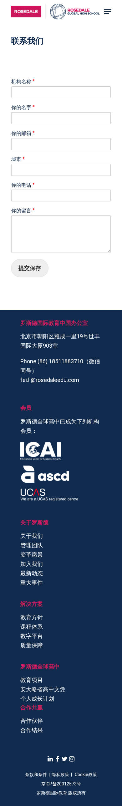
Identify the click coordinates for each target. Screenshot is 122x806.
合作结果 (31, 730)
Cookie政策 (86, 774)
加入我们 (31, 564)
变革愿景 (31, 554)
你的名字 (23, 107)
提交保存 (29, 268)
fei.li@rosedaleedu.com (49, 380)
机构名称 (23, 81)
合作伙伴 (31, 720)
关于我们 (31, 536)
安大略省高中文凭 (42, 689)
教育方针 (31, 617)
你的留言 (23, 211)
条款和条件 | (38, 774)
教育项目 (31, 680)
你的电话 (23, 185)
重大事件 (31, 582)
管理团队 (31, 545)
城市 (18, 159)
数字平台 (31, 636)
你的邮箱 (23, 133)
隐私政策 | (63, 774)
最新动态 (31, 573)
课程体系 (31, 626)
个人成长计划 (37, 698)
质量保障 (31, 645)
